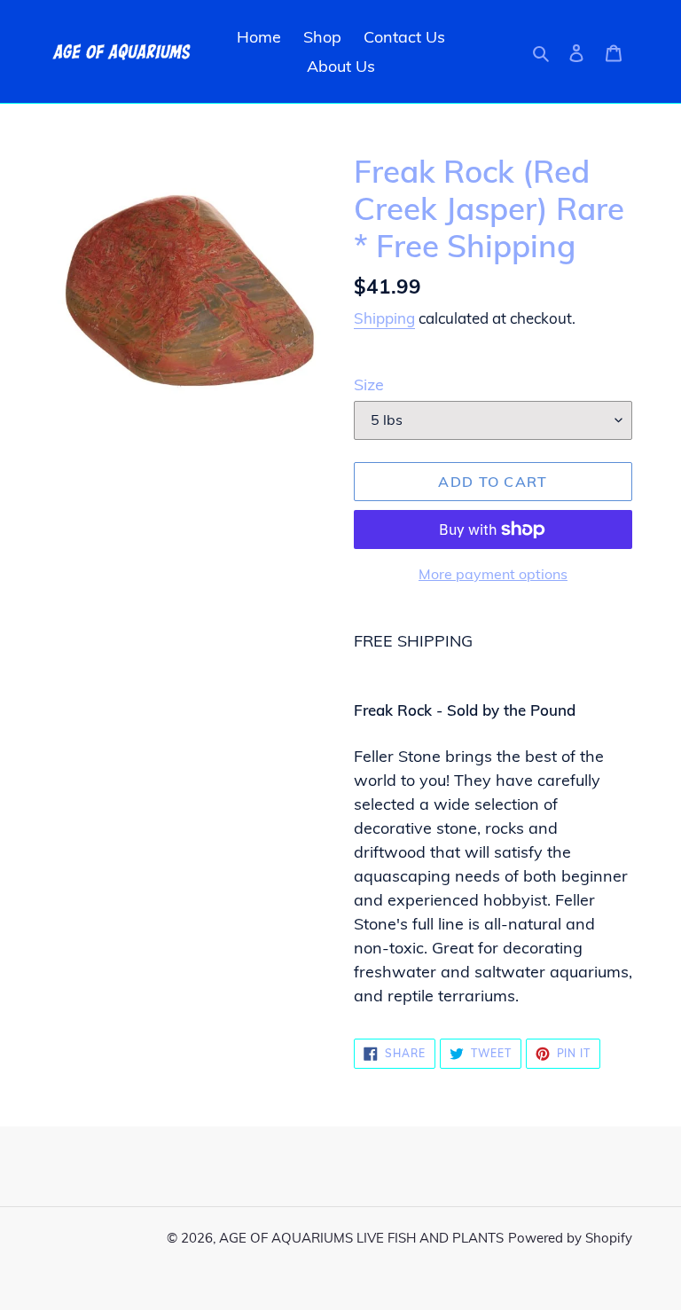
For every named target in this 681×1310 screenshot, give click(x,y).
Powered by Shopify (570, 1237)
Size (369, 384)
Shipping (384, 318)
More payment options (493, 574)
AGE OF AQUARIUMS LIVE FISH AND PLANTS (361, 1237)
